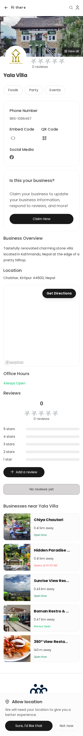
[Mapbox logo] (14, 362)
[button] (14, 8)
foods (13, 90)
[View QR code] (44, 138)
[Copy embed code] (13, 138)
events (55, 90)
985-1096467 (20, 118)
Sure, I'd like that (28, 725)
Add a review (26, 472)
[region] (41, 325)
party (33, 90)
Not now (66, 725)
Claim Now (41, 218)
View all (73, 51)
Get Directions (59, 293)
